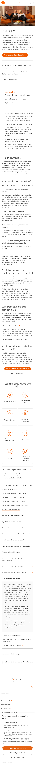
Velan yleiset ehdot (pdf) (9, 489)
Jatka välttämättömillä (17, 757)
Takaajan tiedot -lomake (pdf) (11, 509)
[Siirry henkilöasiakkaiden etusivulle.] (3, 2)
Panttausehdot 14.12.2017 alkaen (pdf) (14, 493)
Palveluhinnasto (5, 704)
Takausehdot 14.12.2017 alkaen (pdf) (13, 497)
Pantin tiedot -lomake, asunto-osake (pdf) (15, 505)
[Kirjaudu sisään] (27, 2)
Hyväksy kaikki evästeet (17, 748)
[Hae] (19, 2)
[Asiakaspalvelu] (23, 2)
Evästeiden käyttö (6, 701)
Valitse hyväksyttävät (17, 753)
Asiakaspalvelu (5, 693)
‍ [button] (9, 103)
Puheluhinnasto (5, 708)
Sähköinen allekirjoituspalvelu (9, 712)
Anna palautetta (5, 697)
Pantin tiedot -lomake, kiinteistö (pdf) (13, 501)
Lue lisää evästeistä (7, 762)
